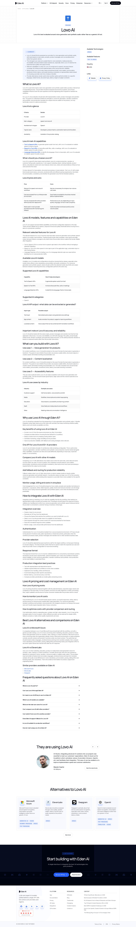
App (51, 895)
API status (52, 903)
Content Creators (71, 905)
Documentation (54, 897)
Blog (68, 897)
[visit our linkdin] (37, 906)
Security (61, 3)
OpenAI (108, 802)
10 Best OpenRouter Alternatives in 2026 (94, 895)
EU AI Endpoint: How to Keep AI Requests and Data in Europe (100, 900)
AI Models (69, 895)
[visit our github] (21, 906)
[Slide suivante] (97, 747)
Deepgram (27, 673)
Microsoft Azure (28, 669)
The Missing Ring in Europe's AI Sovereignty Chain (97, 912)
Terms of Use (98, 924)
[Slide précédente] (93, 747)
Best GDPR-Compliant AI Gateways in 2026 (95, 905)
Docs (67, 3)
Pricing (72, 3)
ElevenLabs (27, 671)
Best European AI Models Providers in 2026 (95, 897)
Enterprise (79, 3)
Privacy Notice (116, 924)
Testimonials (70, 900)
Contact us (69, 908)
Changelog (70, 903)
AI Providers (53, 908)
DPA (107, 924)
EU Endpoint (53, 3)
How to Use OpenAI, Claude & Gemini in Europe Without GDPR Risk (100, 909)
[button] (44, 3)
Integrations (53, 905)
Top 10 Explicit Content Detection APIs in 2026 (96, 903)
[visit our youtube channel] (26, 906)
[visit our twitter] (31, 906)
